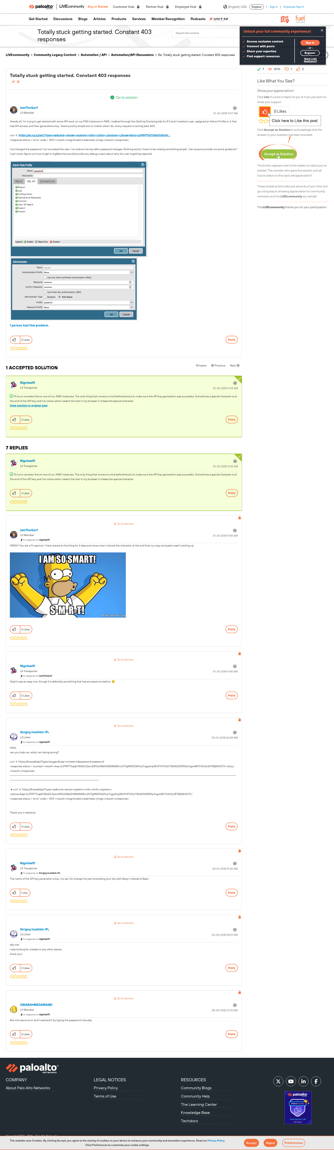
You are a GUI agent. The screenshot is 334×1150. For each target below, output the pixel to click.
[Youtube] (291, 1081)
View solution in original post (29, 405)
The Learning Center (199, 1104)
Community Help (195, 1096)
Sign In (274, 6)
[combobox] (218, 32)
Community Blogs (196, 1088)
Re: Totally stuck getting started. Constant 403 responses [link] (196, 55)
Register (257, 6)
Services (139, 19)
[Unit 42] (219, 19)
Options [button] (234, 108)
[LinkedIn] (303, 1081)
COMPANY (16, 1079)
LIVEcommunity (17, 55)
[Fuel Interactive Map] (285, 19)
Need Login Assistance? (310, 60)
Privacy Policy (216, 1140)
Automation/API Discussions (132, 55)
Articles (99, 19)
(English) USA (237, 6)
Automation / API (94, 55)
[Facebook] (316, 1081)
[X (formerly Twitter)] (278, 1081)
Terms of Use (105, 1096)
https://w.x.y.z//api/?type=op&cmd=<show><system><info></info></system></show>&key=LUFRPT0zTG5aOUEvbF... (94, 135)
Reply (231, 339)
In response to (36, 540)
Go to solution (126, 97)
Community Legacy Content (55, 55)
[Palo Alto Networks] (49, 1068)
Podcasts (198, 19)
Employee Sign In (294, 6)
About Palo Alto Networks (28, 1088)
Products (119, 19)
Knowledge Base (195, 1112)
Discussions (62, 19)
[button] (251, 1143)
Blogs (83, 19)
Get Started (38, 19)
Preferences (293, 1143)
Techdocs (189, 1121)
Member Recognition (168, 19)
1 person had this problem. (29, 325)
